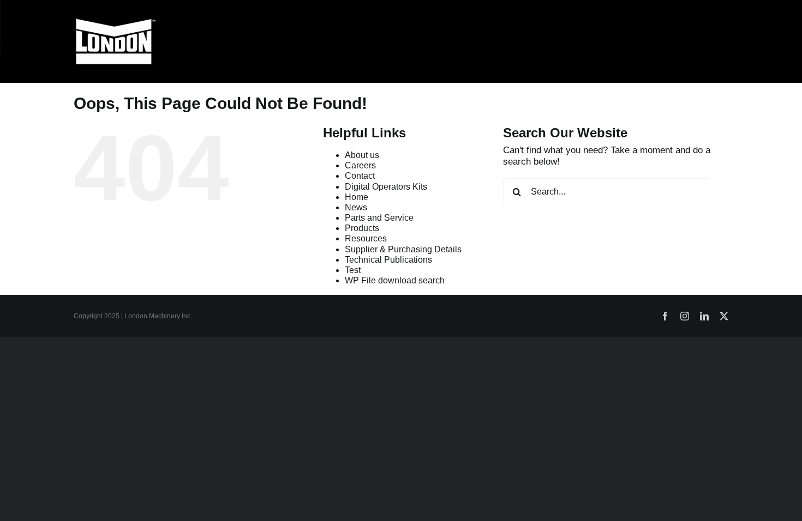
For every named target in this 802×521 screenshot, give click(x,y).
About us (362, 155)
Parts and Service (379, 217)
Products (362, 228)
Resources (366, 238)
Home (356, 197)
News (356, 207)
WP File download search (395, 280)
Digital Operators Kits (386, 186)
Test (353, 270)
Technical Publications (388, 259)
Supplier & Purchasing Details (403, 249)
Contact (360, 175)
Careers (360, 165)
